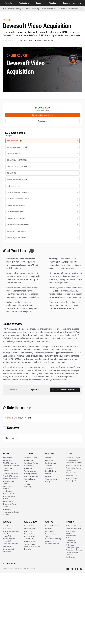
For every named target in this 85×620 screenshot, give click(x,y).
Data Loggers (7, 491)
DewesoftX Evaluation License (73, 469)
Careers (66, 3)
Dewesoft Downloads (73, 465)
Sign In (8, 418)
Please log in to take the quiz (42, 115)
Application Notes (30, 528)
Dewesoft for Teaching (53, 539)
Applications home (30, 458)
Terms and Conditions (10, 544)
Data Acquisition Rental (11, 512)
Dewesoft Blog (29, 526)
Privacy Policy (7, 536)
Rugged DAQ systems (10, 473)
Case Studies (28, 531)
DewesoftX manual (72, 478)
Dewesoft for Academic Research (52, 543)
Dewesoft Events (30, 541)
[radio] (4, 40)
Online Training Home (73, 528)
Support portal (71, 473)
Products (8, 3)
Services (6, 515)
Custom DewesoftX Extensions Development (72, 555)
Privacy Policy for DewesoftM (9, 540)
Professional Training (73, 526)
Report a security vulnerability (8, 550)
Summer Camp (50, 531)
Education (48, 466)
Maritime (48, 476)
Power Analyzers (9, 494)
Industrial (48, 474)
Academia (48, 528)
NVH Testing (28, 468)
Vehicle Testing (29, 466)
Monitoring (27, 487)
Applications (24, 3)
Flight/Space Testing (31, 463)
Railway (47, 482)
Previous (13, 390)
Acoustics (27, 484)
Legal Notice (7, 546)
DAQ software (8, 501)
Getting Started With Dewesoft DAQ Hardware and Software (73, 534)
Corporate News (29, 534)
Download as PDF (44, 121)
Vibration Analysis (30, 471)
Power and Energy (51, 479)
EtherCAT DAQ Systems (8, 470)
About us (52, 3)
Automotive (49, 460)
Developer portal (71, 475)
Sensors (5, 507)
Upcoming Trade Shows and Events (11, 532)
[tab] (42, 140)
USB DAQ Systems (9, 463)
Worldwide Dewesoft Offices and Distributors (74, 461)
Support (39, 3)
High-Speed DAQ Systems (8, 482)
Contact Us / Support (73, 458)
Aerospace (48, 458)
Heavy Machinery (51, 471)
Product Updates (29, 544)
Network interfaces (9, 504)
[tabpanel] (42, 314)
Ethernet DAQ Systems (11, 466)
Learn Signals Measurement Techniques (71, 543)
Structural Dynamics (31, 476)
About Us (6, 526)
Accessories (7, 509)
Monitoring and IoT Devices (9, 498)
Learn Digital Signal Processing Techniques (74, 549)
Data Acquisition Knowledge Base (29, 538)
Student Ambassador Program (52, 535)
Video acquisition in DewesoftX (63, 390)
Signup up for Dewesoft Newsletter (32, 548)
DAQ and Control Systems (8, 487)
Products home (8, 458)
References (7, 528)
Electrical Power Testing (29, 480)
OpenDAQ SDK (71, 481)
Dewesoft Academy (52, 526)
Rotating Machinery (30, 474)
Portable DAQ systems (10, 476)
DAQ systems (7, 460)
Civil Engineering (50, 463)
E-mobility (48, 468)
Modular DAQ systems (10, 479)
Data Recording (29, 460)
